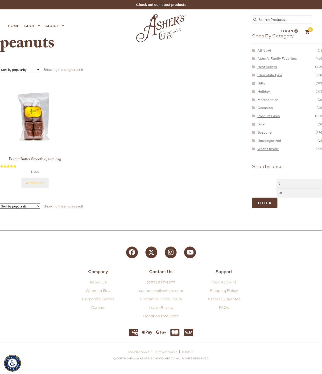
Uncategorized (269, 140)
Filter (265, 202)
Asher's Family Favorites (277, 58)
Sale (260, 124)
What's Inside (268, 149)
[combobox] (282, 19)
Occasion (265, 107)
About (52, 26)
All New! (264, 50)
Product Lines (268, 116)
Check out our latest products (161, 4)
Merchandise (267, 99)
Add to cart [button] (35, 183)
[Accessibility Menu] (12, 362)
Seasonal (264, 132)
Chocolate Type (269, 75)
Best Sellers (267, 66)
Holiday (263, 91)
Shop (29, 26)
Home (14, 26)
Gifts (261, 83)
